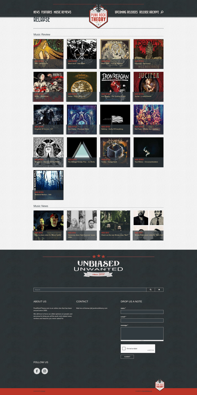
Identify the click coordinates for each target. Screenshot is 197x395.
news (37, 12)
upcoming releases (126, 12)
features (46, 12)
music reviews (62, 12)
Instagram (44, 371)
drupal (43, 391)
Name (123, 308)
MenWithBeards (147, 391)
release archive (149, 12)
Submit (127, 357)
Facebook (37, 371)
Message (124, 325)
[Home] (98, 15)
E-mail (123, 317)
